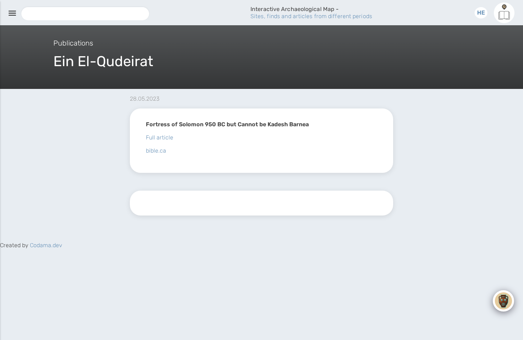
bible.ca (156, 150)
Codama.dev (46, 245)
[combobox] (85, 13)
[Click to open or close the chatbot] (503, 301)
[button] (481, 12)
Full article (159, 137)
